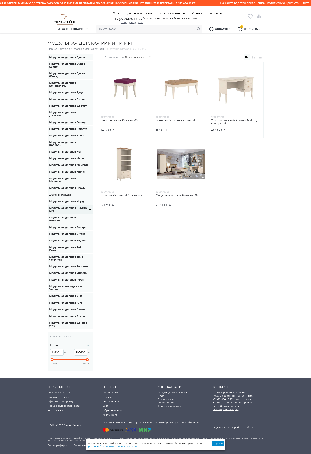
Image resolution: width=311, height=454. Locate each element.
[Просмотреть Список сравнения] (259, 18)
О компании (110, 392)
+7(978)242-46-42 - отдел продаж (232, 402)
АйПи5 (250, 427)
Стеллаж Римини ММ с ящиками (122, 195)
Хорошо (218, 443)
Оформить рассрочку (60, 401)
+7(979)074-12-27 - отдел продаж (232, 399)
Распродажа (55, 410)
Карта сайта (110, 414)
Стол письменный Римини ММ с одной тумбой (235, 122)
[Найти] (198, 29)
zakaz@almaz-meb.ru (226, 405)
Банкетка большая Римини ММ (176, 120)
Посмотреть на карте (225, 409)
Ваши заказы (166, 399)
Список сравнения (169, 405)
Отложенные (166, 402)
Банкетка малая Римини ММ (119, 120)
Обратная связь (112, 410)
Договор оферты (57, 445)
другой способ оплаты (185, 422)
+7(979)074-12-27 (129, 19)
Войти (161, 395)
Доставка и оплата (139, 13)
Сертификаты (111, 401)
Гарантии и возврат (172, 13)
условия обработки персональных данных (114, 446)
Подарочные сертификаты (64, 405)
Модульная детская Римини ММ (177, 195)
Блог (105, 405)
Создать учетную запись (172, 392)
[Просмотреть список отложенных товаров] (250, 18)
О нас (116, 13)
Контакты (215, 13)
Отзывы (197, 13)
